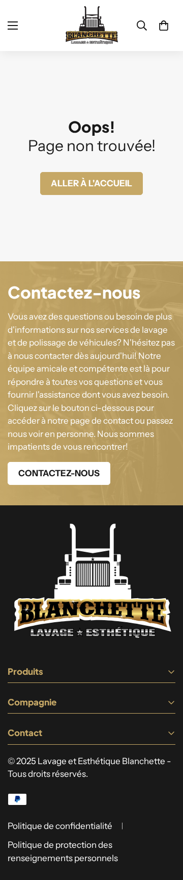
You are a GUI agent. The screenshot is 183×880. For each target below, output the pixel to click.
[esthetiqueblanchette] (91, 25)
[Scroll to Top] (165, 826)
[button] (163, 25)
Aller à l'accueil (91, 183)
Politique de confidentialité (60, 826)
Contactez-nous (59, 473)
